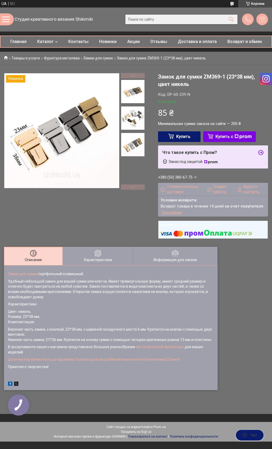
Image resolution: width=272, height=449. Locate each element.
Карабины (33, 359)
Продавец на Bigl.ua (136, 432)
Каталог (45, 41)
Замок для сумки (22, 274)
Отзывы (158, 41)
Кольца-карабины (58, 359)
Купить (183, 136)
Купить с (224, 136)
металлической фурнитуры (160, 347)
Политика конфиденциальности (194, 436)
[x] (16, 384)
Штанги (173, 359)
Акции (133, 41)
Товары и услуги (25, 58)
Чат (253, 435)
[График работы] (262, 19)
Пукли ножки (154, 359)
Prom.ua (160, 427)
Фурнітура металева (62, 58)
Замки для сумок (98, 58)
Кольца (102, 359)
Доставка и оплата (197, 41)
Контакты (78, 41)
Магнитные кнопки (125, 359)
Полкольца (85, 359)
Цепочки (15, 359)
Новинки (108, 41)
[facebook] (10, 384)
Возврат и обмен (244, 41)
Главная (18, 41)
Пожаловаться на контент (147, 436)
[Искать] (231, 19)
